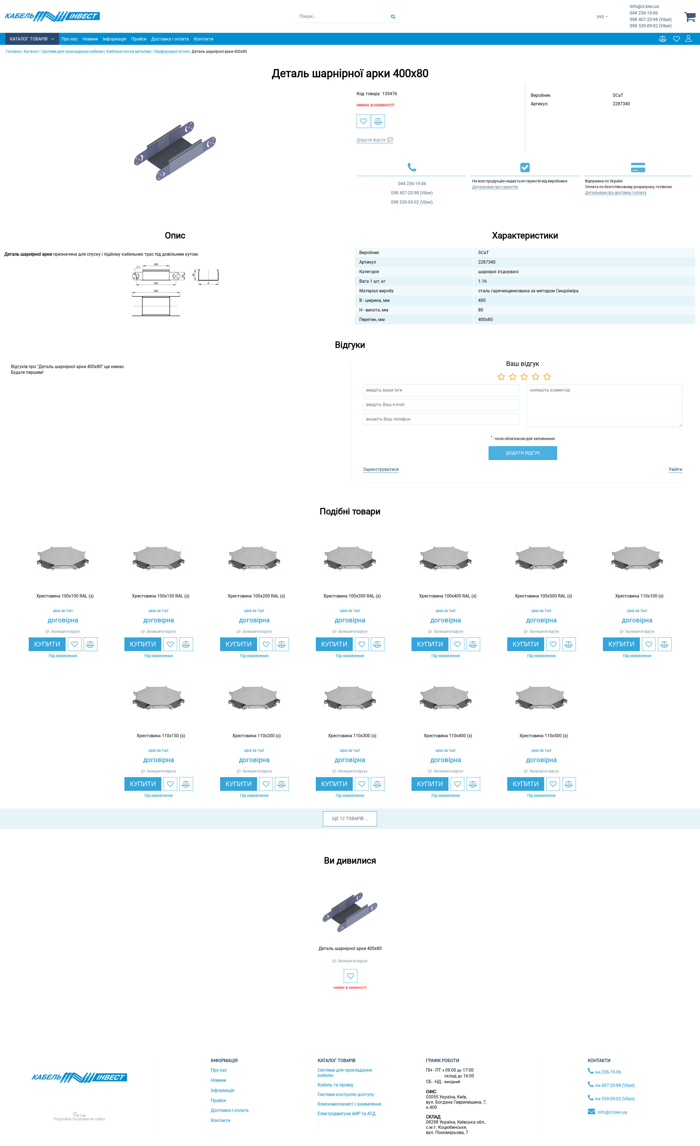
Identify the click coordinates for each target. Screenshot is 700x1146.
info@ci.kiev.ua (612, 1112)
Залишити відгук (66, 631)
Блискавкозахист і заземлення (349, 1104)
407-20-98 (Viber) (651, 19)
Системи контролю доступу (346, 1094)
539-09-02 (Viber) (651, 25)
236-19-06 (644, 13)
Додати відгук (371, 139)
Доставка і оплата (170, 39)
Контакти (203, 39)
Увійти (675, 469)
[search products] (393, 16)
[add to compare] (378, 121)
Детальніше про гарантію (495, 187)
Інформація (114, 39)
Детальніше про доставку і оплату (615, 192)
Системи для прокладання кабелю (345, 1073)
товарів (355, 818)
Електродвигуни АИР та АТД (346, 1113)
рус (600, 22)
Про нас (70, 39)
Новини (90, 39)
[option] (175, 151)
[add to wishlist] (363, 121)
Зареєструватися (381, 469)
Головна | (14, 51)
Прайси (138, 39)
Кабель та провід (335, 1084)
